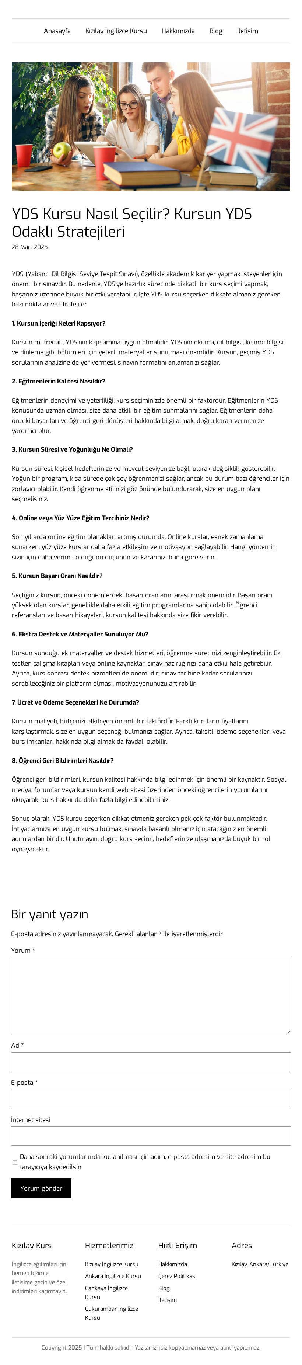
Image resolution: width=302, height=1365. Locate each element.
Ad (17, 1045)
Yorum (23, 951)
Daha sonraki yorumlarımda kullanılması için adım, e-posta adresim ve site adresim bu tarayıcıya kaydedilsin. (145, 1162)
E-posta (24, 1083)
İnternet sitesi (30, 1120)
